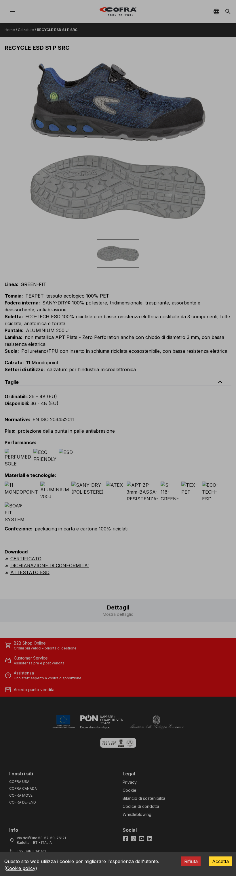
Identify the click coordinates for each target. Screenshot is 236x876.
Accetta (220, 861)
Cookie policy (20, 868)
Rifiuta (191, 861)
